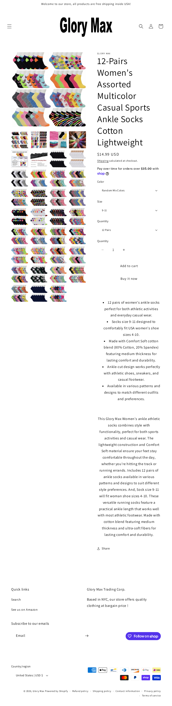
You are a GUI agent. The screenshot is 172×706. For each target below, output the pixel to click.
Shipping (103, 160)
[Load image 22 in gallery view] (38, 235)
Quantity (102, 221)
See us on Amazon (24, 610)
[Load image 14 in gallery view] (38, 197)
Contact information (128, 691)
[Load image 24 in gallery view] (77, 235)
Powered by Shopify (56, 691)
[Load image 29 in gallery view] (19, 274)
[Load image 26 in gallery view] (38, 254)
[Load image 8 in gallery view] (77, 158)
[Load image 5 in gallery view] (19, 158)
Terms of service (151, 695)
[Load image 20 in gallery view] (77, 216)
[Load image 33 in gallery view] (19, 293)
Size (99, 201)
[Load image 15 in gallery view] (58, 197)
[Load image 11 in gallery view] (58, 178)
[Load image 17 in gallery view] (19, 216)
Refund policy (80, 691)
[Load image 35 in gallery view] (58, 293)
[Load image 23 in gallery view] (58, 235)
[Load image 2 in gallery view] (38, 139)
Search (16, 599)
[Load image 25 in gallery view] (19, 254)
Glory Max (38, 691)
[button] (9, 26)
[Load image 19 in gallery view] (58, 216)
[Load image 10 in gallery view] (38, 178)
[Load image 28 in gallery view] (77, 254)
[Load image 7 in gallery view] (58, 158)
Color (100, 182)
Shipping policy (102, 691)
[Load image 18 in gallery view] (38, 216)
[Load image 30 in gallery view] (38, 274)
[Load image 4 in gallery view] (77, 139)
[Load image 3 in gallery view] (58, 139)
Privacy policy (152, 691)
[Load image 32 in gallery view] (77, 274)
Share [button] (106, 548)
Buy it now (129, 278)
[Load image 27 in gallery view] (58, 254)
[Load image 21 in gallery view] (19, 235)
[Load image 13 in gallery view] (19, 197)
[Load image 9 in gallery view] (19, 178)
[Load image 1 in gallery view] (19, 139)
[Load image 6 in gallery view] (38, 158)
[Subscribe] (87, 636)
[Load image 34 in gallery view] (38, 293)
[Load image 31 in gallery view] (58, 274)
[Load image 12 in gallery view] (77, 178)
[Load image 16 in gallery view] (77, 197)
